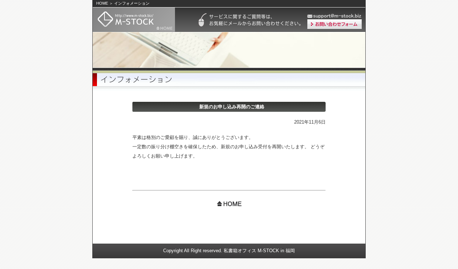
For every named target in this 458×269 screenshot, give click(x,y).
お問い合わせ (334, 24)
